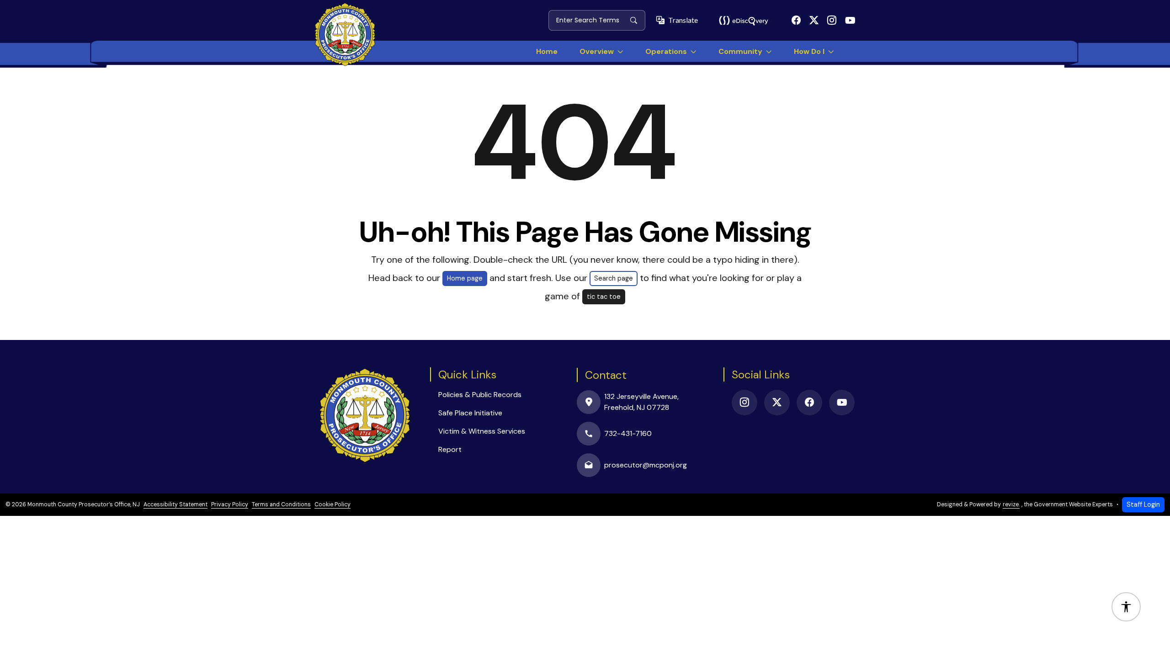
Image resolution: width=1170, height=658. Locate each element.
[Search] (637, 20)
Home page (465, 278)
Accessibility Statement (175, 504)
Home (547, 51)
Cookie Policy (332, 504)
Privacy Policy (229, 504)
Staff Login (1143, 504)
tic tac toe (604, 296)
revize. (1011, 504)
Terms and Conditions (281, 504)
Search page (613, 278)
